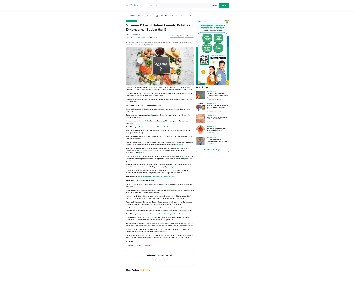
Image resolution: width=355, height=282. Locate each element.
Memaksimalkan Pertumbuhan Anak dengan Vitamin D (156, 176)
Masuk (224, 5)
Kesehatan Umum (151, 16)
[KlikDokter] (137, 5)
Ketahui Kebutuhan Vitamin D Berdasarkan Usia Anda (155, 127)
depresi (182, 156)
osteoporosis (179, 145)
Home (127, 16)
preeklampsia (170, 167)
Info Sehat (138, 16)
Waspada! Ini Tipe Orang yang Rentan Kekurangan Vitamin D (158, 214)
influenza (141, 153)
